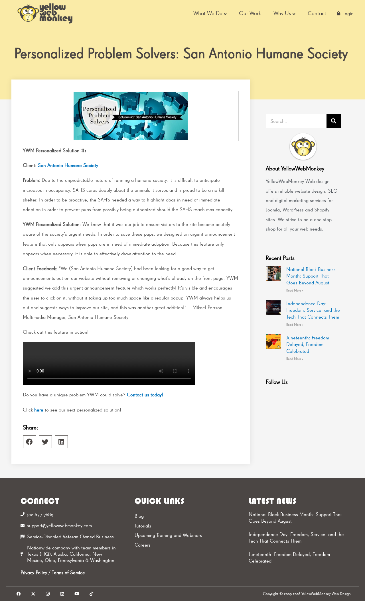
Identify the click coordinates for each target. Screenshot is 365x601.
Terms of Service (68, 572)
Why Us (282, 13)
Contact (317, 13)
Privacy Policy (34, 572)
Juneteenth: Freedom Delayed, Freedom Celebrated (307, 344)
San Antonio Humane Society (68, 165)
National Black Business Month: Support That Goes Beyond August (311, 276)
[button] (29, 441)
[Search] (334, 121)
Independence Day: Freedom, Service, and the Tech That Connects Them (313, 310)
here (38, 410)
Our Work (250, 13)
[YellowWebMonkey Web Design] (45, 13)
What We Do (207, 13)
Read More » (294, 290)
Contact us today (144, 395)
